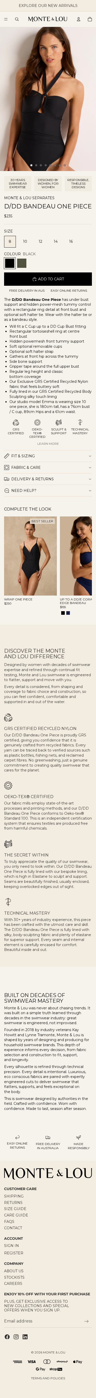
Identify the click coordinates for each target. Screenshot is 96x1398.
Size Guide (15, 1208)
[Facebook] (7, 1337)
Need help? (23, 490)
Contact (13, 1228)
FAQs (9, 1221)
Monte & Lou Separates (29, 198)
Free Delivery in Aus (27, 290)
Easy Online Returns (69, 290)
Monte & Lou (54, 1352)
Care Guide (16, 1215)
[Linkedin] (25, 1337)
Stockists (14, 1277)
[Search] (17, 19)
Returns (13, 1202)
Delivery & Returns (32, 479)
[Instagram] (16, 1337)
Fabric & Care (26, 467)
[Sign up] (86, 1321)
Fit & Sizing (23, 456)
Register (13, 1253)
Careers (13, 1283)
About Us (14, 1270)
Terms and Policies (48, 1378)
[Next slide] (82, 566)
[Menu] (6, 19)
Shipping (14, 1196)
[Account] (78, 19)
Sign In (11, 1245)
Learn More (48, 444)
